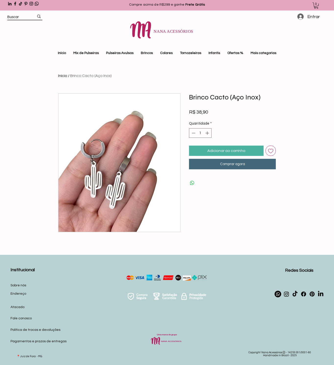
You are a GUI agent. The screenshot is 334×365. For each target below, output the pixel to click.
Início (62, 76)
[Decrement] (193, 133)
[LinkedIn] (9, 3)
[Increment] (207, 133)
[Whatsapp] (36, 3)
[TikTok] (20, 3)
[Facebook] (15, 3)
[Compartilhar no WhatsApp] (192, 183)
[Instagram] (31, 3)
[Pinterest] (312, 294)
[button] (316, 5)
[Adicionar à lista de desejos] (271, 151)
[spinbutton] (200, 133)
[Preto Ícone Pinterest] (25, 3)
